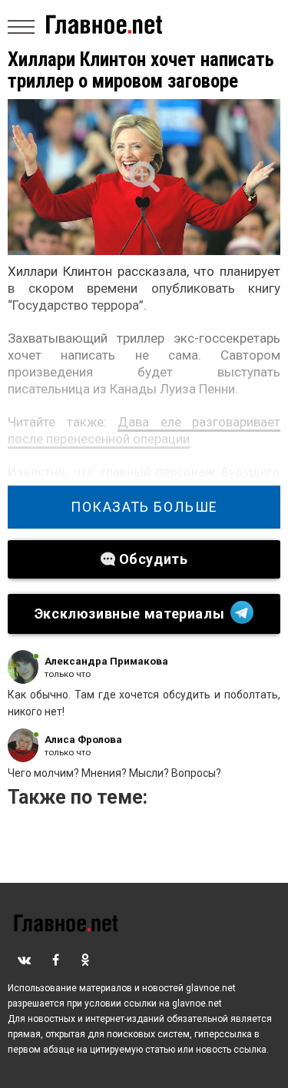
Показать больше (144, 507)
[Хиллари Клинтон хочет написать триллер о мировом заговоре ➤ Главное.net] (144, 177)
